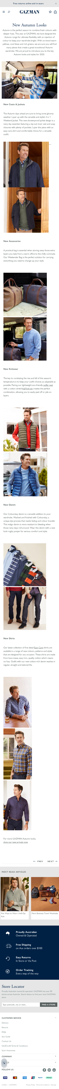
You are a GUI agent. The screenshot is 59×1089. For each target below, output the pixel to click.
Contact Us (6, 1041)
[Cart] (55, 11)
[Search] (8, 12)
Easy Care (38, 647)
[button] (29, 1018)
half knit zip (27, 388)
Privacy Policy (30, 1085)
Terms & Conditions (43, 1085)
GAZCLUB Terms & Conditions (15, 1046)
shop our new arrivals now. (15, 842)
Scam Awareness (8, 1050)
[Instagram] (50, 1070)
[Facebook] (45, 1070)
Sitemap (53, 1085)
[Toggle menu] (3, 12)
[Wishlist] (50, 11)
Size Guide (6, 1036)
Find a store (48, 1004)
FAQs (4, 1032)
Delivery (5, 1022)
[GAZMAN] (29, 12)
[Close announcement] (56, 3)
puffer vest (48, 385)
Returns (5, 1027)
